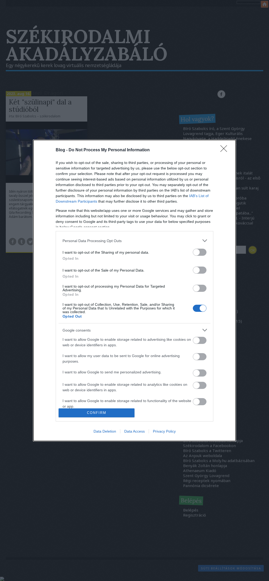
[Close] (225, 150)
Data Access (134, 431)
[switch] (199, 252)
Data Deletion (105, 431)
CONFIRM (96, 413)
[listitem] (134, 240)
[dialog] (134, 290)
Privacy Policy (164, 431)
